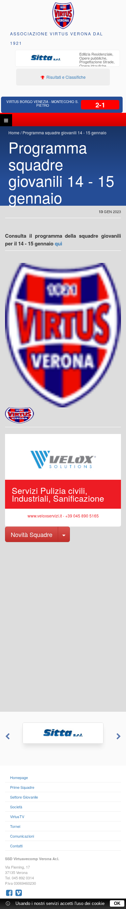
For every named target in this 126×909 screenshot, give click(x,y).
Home (13, 132)
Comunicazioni (22, 836)
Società (16, 806)
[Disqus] (63, 626)
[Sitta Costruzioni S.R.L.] (63, 733)
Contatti (16, 845)
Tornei (15, 826)
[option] (67, 62)
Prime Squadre (22, 787)
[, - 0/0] (19, 415)
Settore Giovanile (24, 797)
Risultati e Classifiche (65, 77)
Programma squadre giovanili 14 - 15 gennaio (65, 132)
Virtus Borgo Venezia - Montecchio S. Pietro (42, 103)
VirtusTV (17, 816)
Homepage (19, 777)
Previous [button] (6, 736)
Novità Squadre (31, 534)
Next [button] (119, 736)
